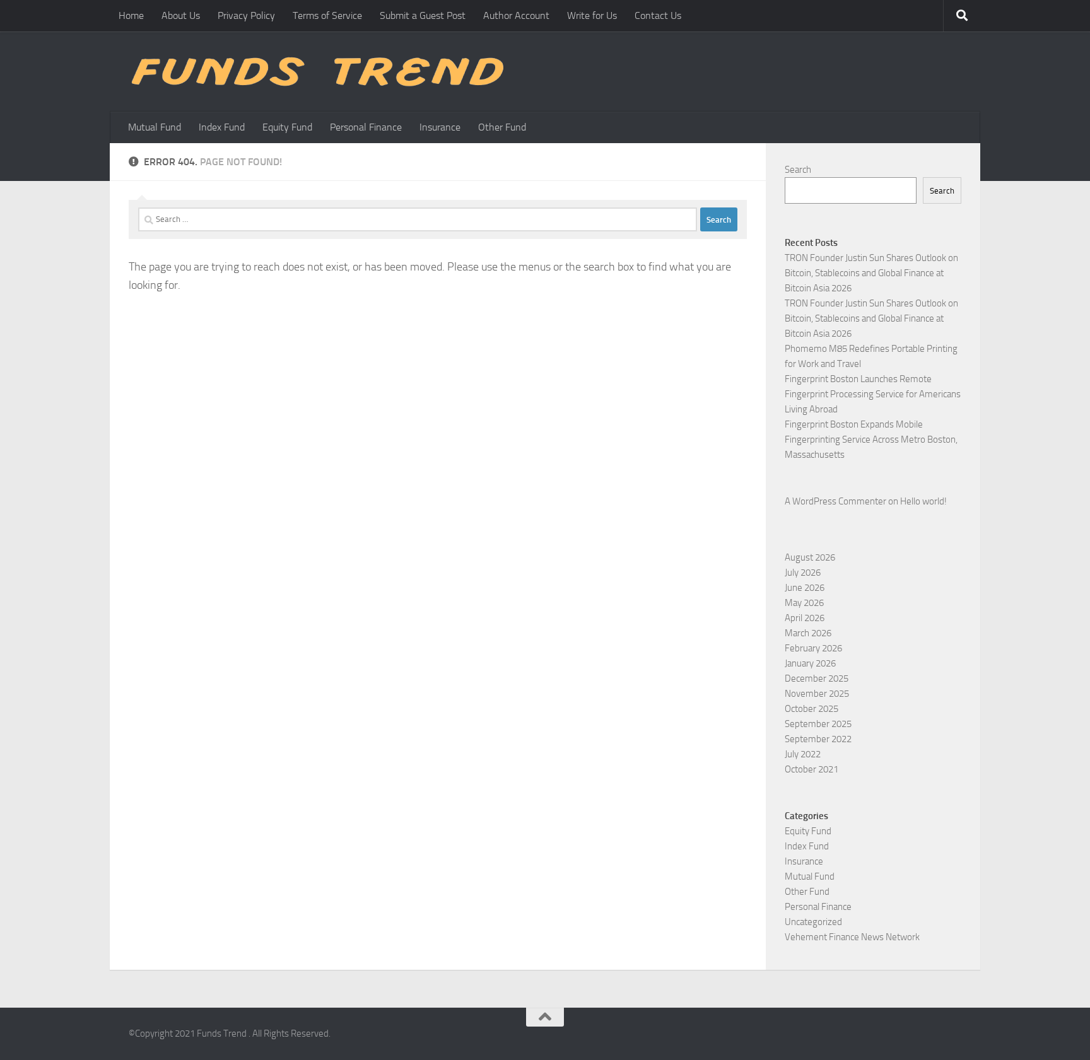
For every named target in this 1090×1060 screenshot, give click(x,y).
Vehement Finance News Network (852, 937)
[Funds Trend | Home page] (316, 71)
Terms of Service (327, 15)
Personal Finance (366, 127)
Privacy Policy (246, 15)
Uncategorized (813, 922)
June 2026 (804, 587)
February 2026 (813, 648)
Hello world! (923, 501)
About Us (180, 15)
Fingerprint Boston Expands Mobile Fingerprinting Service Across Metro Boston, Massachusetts (871, 439)
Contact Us (658, 15)
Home (131, 15)
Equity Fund (287, 127)
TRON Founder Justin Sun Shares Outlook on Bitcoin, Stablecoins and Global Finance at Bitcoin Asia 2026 (871, 273)
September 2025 (818, 724)
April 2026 (804, 618)
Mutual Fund (154, 127)
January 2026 (810, 663)
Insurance (439, 127)
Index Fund (222, 127)
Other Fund (502, 127)
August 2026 (810, 557)
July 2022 (803, 754)
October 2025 (811, 708)
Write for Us (592, 15)
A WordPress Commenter (835, 501)
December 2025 (816, 678)
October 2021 (811, 769)
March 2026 (808, 633)
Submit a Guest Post (423, 15)
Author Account (516, 15)
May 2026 (804, 603)
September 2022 (818, 739)
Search (798, 169)
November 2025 (817, 693)
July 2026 (803, 572)
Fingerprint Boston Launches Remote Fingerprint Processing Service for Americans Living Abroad (873, 394)
